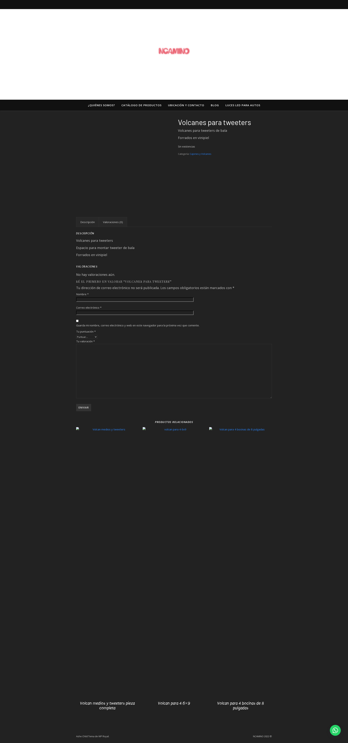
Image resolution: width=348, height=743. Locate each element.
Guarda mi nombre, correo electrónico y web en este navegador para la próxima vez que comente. (137, 325)
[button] (335, 730)
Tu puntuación (86, 331)
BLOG (215, 105)
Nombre (82, 294)
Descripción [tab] (87, 222)
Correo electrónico (89, 307)
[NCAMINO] (174, 51)
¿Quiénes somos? (101, 105)
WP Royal (103, 736)
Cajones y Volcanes (200, 153)
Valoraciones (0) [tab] (113, 222)
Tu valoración (85, 341)
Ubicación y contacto (186, 105)
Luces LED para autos (242, 105)
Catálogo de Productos (141, 105)
